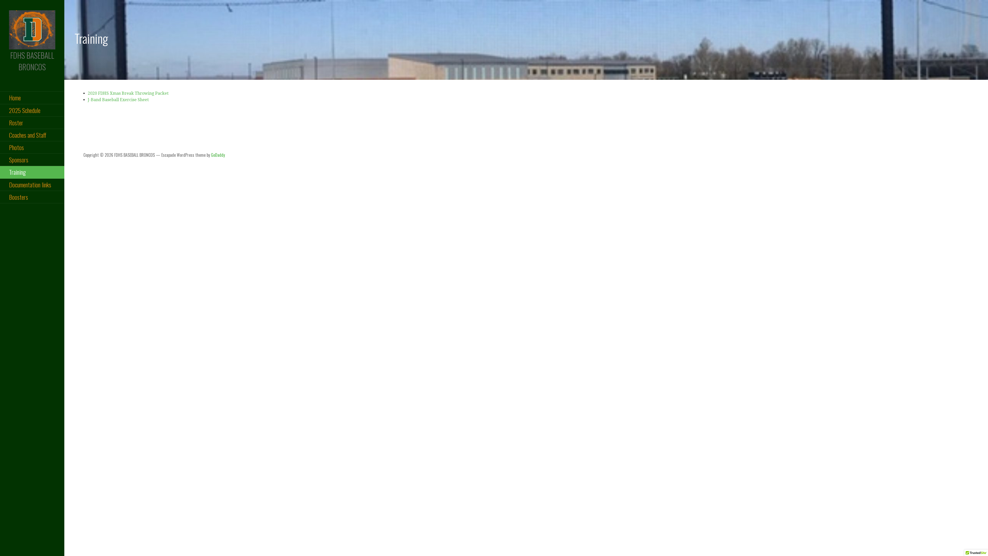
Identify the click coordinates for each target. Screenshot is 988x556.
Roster (16, 122)
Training (17, 172)
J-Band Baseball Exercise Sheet (118, 99)
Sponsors (18, 159)
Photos (16, 147)
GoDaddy (218, 155)
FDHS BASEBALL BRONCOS (32, 61)
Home (15, 97)
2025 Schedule (24, 110)
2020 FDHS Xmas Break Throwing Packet (128, 93)
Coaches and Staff (27, 135)
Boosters (18, 197)
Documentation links (30, 184)
